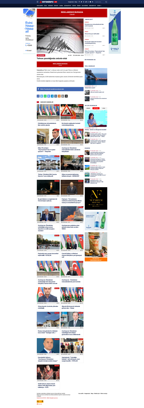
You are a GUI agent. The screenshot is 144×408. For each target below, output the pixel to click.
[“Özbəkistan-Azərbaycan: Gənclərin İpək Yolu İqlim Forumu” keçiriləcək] (87, 174)
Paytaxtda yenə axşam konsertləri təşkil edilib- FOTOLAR (48, 254)
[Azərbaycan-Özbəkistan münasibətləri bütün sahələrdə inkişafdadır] (72, 137)
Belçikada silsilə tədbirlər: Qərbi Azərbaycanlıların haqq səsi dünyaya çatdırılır (97, 168)
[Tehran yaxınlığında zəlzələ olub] (60, 35)
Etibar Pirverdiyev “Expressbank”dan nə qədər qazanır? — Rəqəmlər (46, 149)
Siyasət (56, 5)
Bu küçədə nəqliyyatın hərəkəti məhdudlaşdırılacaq (71, 124)
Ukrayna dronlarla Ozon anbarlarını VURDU (98, 99)
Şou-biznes (85, 5)
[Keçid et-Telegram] (86, 2)
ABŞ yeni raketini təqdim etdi (97, 92)
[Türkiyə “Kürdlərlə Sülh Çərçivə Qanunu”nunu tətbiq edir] (48, 163)
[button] (66, 96)
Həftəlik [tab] (96, 108)
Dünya (74, 5)
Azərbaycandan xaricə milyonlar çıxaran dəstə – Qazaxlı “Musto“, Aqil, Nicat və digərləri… (98, 142)
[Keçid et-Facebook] (79, 2)
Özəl (45, 5)
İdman (79, 5)
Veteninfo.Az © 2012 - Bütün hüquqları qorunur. (47, 398)
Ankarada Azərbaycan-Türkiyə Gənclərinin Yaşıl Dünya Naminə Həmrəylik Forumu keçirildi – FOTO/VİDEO (97, 160)
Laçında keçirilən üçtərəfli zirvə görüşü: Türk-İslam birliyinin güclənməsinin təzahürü (97, 154)
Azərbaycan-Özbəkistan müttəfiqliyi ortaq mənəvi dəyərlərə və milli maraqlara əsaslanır (46, 228)
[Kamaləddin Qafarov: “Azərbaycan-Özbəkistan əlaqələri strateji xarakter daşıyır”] (48, 346)
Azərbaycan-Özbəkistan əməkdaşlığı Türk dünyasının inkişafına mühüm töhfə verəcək (47, 281)
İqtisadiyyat (67, 5)
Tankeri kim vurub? (90, 88)
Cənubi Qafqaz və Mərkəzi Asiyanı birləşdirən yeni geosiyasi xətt (72, 255)
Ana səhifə (40, 5)
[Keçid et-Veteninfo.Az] (48, 2)
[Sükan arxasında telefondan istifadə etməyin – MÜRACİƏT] (72, 163)
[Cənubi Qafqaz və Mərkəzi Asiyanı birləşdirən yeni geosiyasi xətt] (72, 243)
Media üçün (97, 393)
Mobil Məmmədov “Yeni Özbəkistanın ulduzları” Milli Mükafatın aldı (96, 182)
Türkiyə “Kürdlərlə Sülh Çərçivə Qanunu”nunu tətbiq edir (47, 175)
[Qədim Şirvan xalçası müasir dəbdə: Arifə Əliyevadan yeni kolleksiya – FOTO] (48, 373)
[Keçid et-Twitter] (81, 2)
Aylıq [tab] (104, 108)
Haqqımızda (87, 393)
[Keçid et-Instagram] (83, 2)
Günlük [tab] (88, 108)
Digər (98, 5)
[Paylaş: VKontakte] (55, 96)
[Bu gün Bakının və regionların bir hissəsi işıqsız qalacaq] (48, 188)
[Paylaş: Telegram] (52, 96)
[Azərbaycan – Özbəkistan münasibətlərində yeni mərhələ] (72, 269)
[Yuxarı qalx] (140, 404)
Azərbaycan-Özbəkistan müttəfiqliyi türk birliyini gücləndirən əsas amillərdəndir (71, 332)
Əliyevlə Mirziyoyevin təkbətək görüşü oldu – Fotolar (71, 307)
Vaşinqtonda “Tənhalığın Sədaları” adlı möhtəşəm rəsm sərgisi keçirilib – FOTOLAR (71, 359)
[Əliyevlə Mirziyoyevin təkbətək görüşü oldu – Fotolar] (72, 295)
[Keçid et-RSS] (93, 2)
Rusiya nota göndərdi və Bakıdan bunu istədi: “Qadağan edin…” (48, 331)
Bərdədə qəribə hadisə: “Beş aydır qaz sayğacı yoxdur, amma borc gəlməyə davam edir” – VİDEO (98, 135)
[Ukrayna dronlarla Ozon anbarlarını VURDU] (87, 98)
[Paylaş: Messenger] (48, 96)
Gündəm (50, 5)
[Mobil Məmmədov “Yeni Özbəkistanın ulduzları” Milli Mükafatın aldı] (87, 181)
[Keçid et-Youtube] (90, 2)
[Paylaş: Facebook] (38, 96)
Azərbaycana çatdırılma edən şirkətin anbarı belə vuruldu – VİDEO (70, 227)
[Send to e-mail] (62, 96)
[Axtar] (106, 2)
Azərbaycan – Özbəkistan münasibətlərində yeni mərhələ (71, 280)
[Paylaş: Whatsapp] (45, 96)
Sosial (61, 5)
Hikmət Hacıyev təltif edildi (92, 34)
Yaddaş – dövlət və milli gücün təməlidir (95, 129)
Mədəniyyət (92, 5)
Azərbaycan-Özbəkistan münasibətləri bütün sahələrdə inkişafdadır (71, 149)
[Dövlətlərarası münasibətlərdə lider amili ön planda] (48, 112)
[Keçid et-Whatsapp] (88, 2)
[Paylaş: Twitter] (41, 96)
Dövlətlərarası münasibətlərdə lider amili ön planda (47, 124)
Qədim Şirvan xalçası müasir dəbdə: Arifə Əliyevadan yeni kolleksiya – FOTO (46, 385)
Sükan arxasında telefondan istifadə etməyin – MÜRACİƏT (70, 175)
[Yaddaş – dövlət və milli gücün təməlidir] (96, 118)
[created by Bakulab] (72, 404)
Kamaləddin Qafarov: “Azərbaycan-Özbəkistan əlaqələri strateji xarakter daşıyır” (48, 359)
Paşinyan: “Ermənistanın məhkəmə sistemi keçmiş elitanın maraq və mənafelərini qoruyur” (72, 200)
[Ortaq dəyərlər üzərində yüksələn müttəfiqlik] (48, 295)
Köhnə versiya (103, 393)
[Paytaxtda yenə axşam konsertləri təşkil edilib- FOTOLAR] (48, 243)
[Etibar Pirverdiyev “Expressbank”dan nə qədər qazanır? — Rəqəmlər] (48, 137)
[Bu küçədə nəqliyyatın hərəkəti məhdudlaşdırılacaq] (72, 112)
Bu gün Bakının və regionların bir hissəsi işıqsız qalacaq (47, 200)
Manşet (86, 31)
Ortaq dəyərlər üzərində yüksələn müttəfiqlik (48, 307)
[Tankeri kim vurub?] (96, 76)
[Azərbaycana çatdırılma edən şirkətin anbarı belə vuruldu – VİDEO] (72, 214)
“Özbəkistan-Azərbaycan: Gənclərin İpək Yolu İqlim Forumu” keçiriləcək (98, 175)
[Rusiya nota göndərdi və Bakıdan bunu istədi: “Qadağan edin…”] (48, 320)
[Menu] (38, 2)
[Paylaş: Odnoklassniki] (59, 96)
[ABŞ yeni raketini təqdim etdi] (87, 92)
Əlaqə (92, 393)
